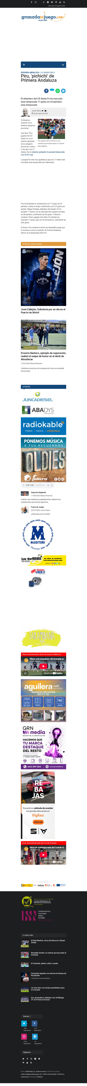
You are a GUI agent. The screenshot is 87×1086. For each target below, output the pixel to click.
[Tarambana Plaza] (43, 638)
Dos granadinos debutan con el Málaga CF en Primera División (47, 999)
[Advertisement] (50, 40)
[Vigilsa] (43, 805)
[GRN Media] (43, 746)
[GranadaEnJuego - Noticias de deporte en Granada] (43, 16)
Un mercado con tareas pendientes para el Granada (47, 989)
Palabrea (40, 1077)
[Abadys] (43, 410)
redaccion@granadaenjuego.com (31, 1074)
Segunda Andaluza (30, 72)
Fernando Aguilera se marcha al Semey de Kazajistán (48, 974)
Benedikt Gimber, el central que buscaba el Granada (48, 954)
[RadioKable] (43, 426)
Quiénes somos (41, 1071)
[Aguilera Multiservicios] (43, 700)
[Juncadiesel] (43, 397)
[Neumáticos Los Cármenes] (43, 560)
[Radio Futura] (43, 459)
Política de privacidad (49, 1074)
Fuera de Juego (37, 507)
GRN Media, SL (30, 1071)
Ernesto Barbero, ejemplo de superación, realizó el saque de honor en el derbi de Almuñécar (43, 356)
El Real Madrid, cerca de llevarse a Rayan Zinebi (48, 941)
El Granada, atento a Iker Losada (44, 963)
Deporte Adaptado (38, 492)
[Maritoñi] (43, 534)
